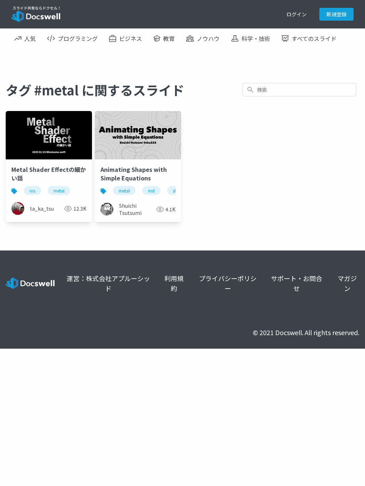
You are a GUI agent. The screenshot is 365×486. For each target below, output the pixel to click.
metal (59, 190)
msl (151, 190)
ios (32, 190)
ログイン (297, 14)
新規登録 (336, 14)
